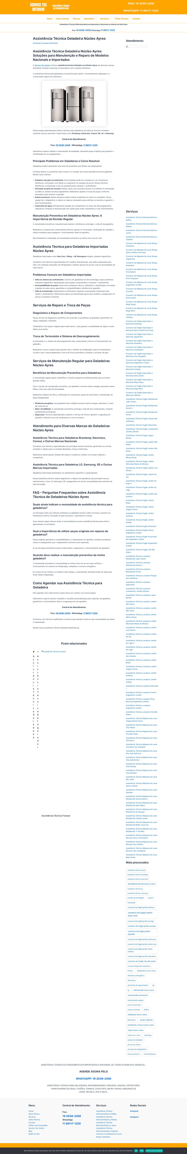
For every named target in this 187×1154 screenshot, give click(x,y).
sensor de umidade (135, 1040)
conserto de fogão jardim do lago (141, 921)
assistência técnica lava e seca (141, 884)
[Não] (184, 1151)
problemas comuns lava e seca (141, 1025)
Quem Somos (34, 1114)
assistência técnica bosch (136, 870)
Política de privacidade (38, 1125)
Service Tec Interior (36, 1128)
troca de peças (150, 1054)
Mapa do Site (34, 1134)
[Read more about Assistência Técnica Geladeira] (34, 651)
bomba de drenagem (136, 898)
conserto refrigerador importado (138, 966)
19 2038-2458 (144, 3)
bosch (150, 898)
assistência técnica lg (135, 889)
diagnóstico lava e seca (146, 971)
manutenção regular (135, 1000)
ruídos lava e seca (133, 1035)
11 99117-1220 (149, 10)
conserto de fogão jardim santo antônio (140, 950)
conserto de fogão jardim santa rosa (142, 944)
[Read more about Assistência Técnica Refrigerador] (38, 651)
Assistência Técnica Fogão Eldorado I (141, 526)
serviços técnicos (133, 1054)
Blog (30, 1131)
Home (31, 1111)
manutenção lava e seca (143, 990)
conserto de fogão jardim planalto (139, 932)
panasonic (132, 1020)
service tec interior (134, 1045)
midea (146, 1010)
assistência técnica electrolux (137, 879)
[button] (95, 18)
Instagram (134, 1117)
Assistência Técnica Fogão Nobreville (141, 425)
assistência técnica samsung (137, 893)
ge (153, 985)
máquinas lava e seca (137, 1014)
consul (130, 971)
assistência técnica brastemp (137, 874)
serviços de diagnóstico (137, 1049)
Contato (32, 1122)
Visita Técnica (34, 1120)
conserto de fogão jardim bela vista (140, 914)
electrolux (131, 980)
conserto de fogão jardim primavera (142, 939)
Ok (136, 1151)
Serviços (32, 1117)
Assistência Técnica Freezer (55, 815)
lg (128, 990)
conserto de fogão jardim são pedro (142, 956)
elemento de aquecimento (138, 985)
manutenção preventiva (138, 995)
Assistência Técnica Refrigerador (38, 701)
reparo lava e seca (135, 1030)
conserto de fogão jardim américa (141, 907)
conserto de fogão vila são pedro (142, 961)
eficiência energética (136, 976)
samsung (147, 1035)
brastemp (131, 903)
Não (141, 1151)
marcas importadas (134, 1005)
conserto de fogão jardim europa (142, 926)
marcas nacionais (133, 1009)
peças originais (146, 1020)
